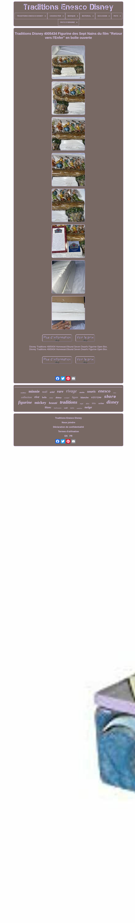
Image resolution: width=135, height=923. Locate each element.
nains (72, 408)
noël (44, 391)
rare (60, 391)
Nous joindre (68, 422)
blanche (85, 397)
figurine (25, 402)
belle (44, 397)
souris (91, 391)
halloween (57, 408)
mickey (40, 402)
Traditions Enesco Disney (68, 418)
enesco (104, 391)
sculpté (66, 398)
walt (66, 408)
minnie (34, 391)
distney (59, 397)
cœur (114, 392)
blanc (48, 407)
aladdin (82, 392)
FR (70, 436)
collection (26, 397)
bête (94, 403)
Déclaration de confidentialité (68, 427)
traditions (68, 402)
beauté (53, 403)
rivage (71, 391)
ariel (52, 392)
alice (87, 404)
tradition (23, 392)
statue (51, 398)
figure (75, 397)
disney (113, 402)
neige (88, 407)
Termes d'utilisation (68, 431)
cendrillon (79, 408)
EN (66, 436)
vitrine (96, 397)
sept (81, 403)
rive (36, 397)
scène (101, 403)
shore (110, 396)
